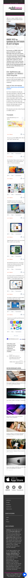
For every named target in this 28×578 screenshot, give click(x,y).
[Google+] (12, 3)
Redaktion (8, 504)
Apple (13, 18)
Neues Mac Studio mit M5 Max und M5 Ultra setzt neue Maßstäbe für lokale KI (16, 468)
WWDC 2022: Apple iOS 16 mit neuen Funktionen (16, 362)
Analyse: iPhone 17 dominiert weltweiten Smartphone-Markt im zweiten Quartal (15, 434)
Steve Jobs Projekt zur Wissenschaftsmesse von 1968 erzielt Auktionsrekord (16, 383)
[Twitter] (15, 3)
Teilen (12, 153)
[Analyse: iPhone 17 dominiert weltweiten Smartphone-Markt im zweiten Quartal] (16, 426)
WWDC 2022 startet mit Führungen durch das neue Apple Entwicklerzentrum (15, 356)
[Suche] (21, 1)
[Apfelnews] (15, 8)
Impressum (8, 506)
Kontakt (8, 502)
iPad (7, 519)
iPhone (7, 521)
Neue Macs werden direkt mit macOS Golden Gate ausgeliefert (15, 417)
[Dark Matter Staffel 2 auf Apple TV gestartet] (16, 393)
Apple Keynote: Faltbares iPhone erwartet (15, 450)
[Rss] (10, 3)
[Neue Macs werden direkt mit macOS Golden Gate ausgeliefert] (16, 409)
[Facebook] (14, 3)
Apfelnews (8, 500)
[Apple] (17, 3)
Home (9, 18)
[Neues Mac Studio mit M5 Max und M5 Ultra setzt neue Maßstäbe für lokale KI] (16, 460)
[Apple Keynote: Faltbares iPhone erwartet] (16, 443)
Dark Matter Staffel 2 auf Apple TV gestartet (16, 400)
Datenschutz (9, 509)
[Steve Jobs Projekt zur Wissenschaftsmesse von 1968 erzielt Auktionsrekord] (16, 376)
